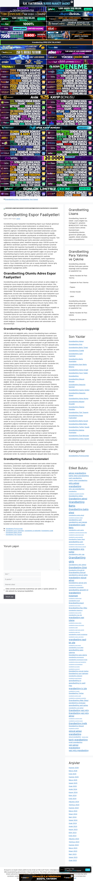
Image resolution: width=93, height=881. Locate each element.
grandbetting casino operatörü (76, 537)
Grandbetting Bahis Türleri (78, 347)
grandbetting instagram (75, 594)
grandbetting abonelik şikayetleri (76, 493)
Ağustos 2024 (74, 802)
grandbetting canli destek (78, 522)
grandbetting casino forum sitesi (76, 534)
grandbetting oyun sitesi (76, 647)
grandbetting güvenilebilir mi (75, 585)
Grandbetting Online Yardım (79, 439)
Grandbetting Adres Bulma (78, 398)
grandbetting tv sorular (74, 691)
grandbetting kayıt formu (74, 605)
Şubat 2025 (73, 783)
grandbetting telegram (75, 676)
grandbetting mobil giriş (74, 632)
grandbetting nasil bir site (77, 641)
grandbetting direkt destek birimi (76, 544)
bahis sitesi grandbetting (79, 476)
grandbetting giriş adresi (77, 565)
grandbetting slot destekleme (75, 664)
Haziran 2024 (74, 808)
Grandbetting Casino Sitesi (77, 539)
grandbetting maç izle (75, 615)
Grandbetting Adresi (76, 341)
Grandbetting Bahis (76, 503)
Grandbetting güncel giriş (78, 583)
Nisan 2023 (73, 851)
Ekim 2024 (72, 795)
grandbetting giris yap (76, 554)
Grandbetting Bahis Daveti (14, 532)
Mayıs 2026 (73, 771)
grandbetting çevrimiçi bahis (75, 718)
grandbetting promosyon (76, 657)
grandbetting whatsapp (77, 703)
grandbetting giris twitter (76, 550)
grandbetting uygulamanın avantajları (77, 698)
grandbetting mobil (73, 627)
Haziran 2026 (74, 768)
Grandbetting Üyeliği (76, 351)
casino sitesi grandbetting (78, 480)
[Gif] (46, 97)
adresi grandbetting (77, 473)
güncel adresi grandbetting (75, 732)
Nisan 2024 (73, 814)
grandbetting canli (75, 520)
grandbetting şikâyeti (74, 728)
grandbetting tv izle (78, 688)
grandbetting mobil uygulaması (78, 634)
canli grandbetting (75, 478)
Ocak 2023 (73, 860)
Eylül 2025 (72, 774)
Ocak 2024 (73, 823)
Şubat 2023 (73, 857)
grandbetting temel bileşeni (75, 678)
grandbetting (73, 491)
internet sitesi (85, 737)
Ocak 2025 (73, 786)
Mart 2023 (72, 854)
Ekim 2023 (72, 833)
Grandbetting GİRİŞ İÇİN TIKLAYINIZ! (46, 42)
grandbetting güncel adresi (77, 578)
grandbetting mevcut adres (75, 623)
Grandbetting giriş (77, 559)
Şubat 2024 (73, 820)
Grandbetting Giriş (75, 344)
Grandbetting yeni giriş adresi (79, 714)
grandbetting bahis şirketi (76, 515)
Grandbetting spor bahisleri (78, 673)
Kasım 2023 (73, 829)
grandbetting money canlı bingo (76, 636)
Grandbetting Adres (76, 496)
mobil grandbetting (75, 742)
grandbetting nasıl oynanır (75, 645)
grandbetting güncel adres (78, 575)
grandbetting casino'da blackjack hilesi (78, 532)
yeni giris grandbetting (78, 750)
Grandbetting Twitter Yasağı (79, 427)
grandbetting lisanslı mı (75, 610)
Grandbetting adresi (78, 498)
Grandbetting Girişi (78, 567)
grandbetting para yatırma (76, 651)
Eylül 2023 (72, 836)
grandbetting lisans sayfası (75, 612)
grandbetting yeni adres (78, 705)
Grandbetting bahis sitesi (78, 511)
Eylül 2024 (72, 799)
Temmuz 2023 (74, 842)
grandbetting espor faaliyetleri (15, 530)
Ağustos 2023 (74, 839)
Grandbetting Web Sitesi (78, 700)
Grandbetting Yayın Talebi (78, 373)
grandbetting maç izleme (76, 618)
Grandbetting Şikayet (76, 726)
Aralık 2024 (73, 789)
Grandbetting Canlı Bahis (77, 526)
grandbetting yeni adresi (76, 708)
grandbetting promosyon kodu (78, 659)
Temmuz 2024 (74, 805)
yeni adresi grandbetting (74, 746)
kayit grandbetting (78, 739)
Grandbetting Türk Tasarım (14, 534)
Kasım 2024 (73, 792)
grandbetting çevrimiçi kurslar (76, 721)
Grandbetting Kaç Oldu (78, 608)
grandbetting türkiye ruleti (75, 696)
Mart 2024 (72, 817)
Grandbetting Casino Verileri (79, 390)
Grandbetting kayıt (76, 603)
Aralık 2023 (73, 826)
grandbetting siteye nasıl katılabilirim (77, 662)
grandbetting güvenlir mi (78, 590)
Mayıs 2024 (73, 811)
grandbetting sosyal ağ (74, 669)
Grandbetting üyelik (47, 530)
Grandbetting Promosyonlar (14, 528)
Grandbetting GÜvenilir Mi (76, 570)
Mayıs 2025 (73, 780)
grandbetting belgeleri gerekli (76, 517)
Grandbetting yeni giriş (79, 710)
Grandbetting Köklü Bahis (78, 424)
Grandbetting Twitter (76, 693)
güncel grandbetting (75, 737)
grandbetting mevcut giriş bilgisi (76, 625)
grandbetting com (76, 542)
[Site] (23, 71)
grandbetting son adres (74, 666)
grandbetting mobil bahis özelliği (76, 630)
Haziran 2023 (74, 845)
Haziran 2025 (74, 777)
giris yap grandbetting (76, 489)
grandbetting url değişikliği (33, 530)
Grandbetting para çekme (78, 655)
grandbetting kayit (74, 600)
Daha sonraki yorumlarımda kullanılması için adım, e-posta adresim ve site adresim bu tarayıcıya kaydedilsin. (31, 590)
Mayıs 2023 (73, 848)
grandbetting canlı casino (76, 530)
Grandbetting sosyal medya (78, 671)
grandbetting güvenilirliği (76, 587)
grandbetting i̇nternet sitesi (75, 598)
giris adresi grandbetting (75, 484)
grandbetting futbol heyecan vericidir (77, 546)
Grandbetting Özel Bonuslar (79, 436)
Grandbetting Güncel (77, 572)
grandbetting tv (75, 681)
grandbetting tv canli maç (77, 684)
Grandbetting (73, 376)
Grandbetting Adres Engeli (78, 370)
